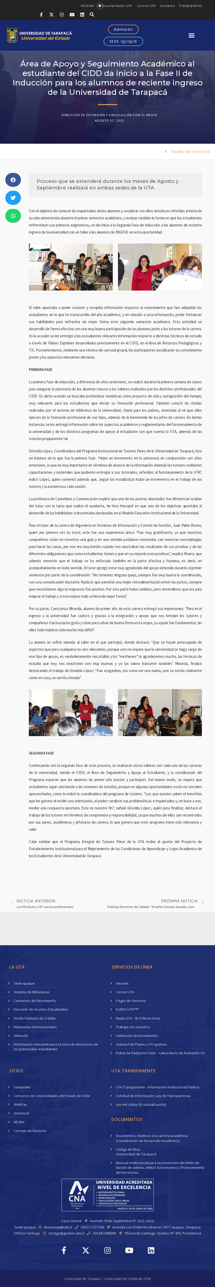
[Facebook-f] (41, 14)
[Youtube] (71, 14)
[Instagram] (61, 14)
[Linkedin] (82, 14)
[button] (87, 5)
